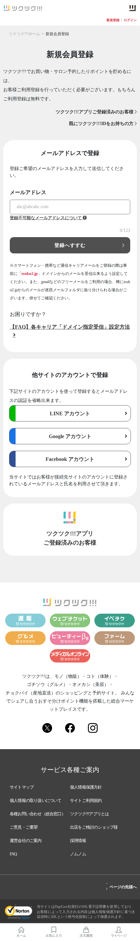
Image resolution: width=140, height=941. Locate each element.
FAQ (13, 853)
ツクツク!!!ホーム (24, 34)
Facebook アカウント (70, 459)
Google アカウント (70, 436)
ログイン (130, 20)
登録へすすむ (70, 245)
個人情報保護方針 (86, 787)
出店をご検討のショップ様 (94, 827)
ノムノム (78, 853)
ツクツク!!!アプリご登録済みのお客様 (94, 111)
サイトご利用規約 (86, 800)
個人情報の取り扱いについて (36, 800)
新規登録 (112, 20)
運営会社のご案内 (26, 840)
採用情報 (78, 840)
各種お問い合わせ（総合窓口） (37, 813)
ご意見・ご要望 (23, 827)
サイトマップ (22, 787)
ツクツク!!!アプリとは (89, 813)
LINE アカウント (70, 413)
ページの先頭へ (121, 886)
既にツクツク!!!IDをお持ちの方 (101, 123)
